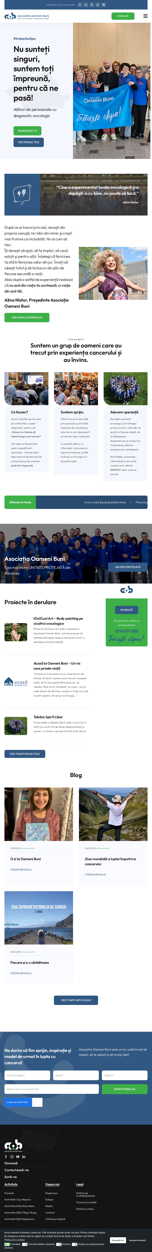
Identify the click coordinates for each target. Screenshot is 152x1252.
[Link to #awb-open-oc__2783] (145, 16)
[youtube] (103, 5)
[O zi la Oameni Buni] (38, 789)
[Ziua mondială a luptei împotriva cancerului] (113, 789)
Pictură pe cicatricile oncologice (49, 502)
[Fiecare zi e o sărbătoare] (38, 893)
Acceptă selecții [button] (137, 1240)
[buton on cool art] (15, 624)
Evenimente (29, 848)
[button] (7, 1244)
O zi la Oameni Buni (25, 859)
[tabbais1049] (15, 718)
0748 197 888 (126, 631)
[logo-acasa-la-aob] (15, 673)
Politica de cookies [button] (14, 1239)
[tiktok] (97, 5)
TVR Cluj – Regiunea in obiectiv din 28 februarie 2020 (111, 502)
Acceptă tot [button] (118, 1240)
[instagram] (92, 5)
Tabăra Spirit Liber (48, 717)
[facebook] (80, 5)
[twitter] (86, 5)
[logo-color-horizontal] (26, 13)
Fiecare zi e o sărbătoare (29, 962)
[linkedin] (23, 1156)
